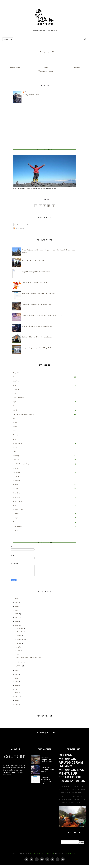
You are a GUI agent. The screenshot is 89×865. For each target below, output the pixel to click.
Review (15, 485)
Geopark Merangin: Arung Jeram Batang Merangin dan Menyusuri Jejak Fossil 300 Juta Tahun (72, 768)
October (19, 636)
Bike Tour (16, 381)
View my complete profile (31, 95)
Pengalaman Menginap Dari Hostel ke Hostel (36, 304)
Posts (17, 225)
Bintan (15, 385)
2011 (16, 682)
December (20, 628)
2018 (16, 614)
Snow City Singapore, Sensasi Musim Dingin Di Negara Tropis (42, 315)
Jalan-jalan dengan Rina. (42, 853)
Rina (26, 92)
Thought (15, 518)
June (18, 651)
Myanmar (16, 468)
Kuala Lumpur (17, 443)
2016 (16, 621)
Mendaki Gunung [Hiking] (21, 464)
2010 (16, 685)
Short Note (16, 493)
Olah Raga (16, 472)
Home (46, 67)
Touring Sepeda (18, 526)
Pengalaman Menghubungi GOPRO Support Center (39, 293)
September (20, 639)
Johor (14, 431)
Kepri (14, 439)
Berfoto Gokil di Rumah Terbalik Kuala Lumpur (37, 337)
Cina (14, 393)
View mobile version (45, 71)
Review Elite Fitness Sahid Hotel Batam (34, 261)
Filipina (15, 402)
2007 (16, 697)
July (18, 647)
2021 (16, 603)
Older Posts (76, 67)
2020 (16, 606)
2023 (16, 599)
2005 (16, 704)
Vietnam (15, 530)
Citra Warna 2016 (18, 398)
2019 (16, 610)
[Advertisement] (29, 125)
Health (15, 410)
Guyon (15, 406)
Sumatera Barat (18, 509)
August (19, 643)
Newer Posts (15, 67)
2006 (16, 700)
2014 (16, 670)
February (20, 662)
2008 (16, 693)
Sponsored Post (18, 501)
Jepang (15, 427)
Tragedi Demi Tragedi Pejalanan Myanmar (36, 272)
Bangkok (16, 373)
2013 (16, 674)
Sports (15, 505)
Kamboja (16, 435)
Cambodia (16, 389)
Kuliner (15, 447)
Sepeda (15, 489)
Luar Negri (16, 456)
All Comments (20, 228)
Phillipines (16, 476)
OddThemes (71, 853)
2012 (16, 678)
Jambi (14, 418)
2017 (16, 618)
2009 (16, 689)
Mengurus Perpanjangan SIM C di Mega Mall (36, 348)
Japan (15, 422)
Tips (14, 522)
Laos (14, 451)
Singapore (16, 497)
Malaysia (16, 460)
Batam (15, 377)
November (20, 632)
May (18, 654)
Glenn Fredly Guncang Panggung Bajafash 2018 (37, 326)
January (19, 666)
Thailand (16, 514)
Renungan (16, 480)
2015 (16, 625)
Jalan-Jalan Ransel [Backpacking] (23, 414)
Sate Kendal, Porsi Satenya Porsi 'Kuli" (29, 657)
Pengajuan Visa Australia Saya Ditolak (34, 283)
